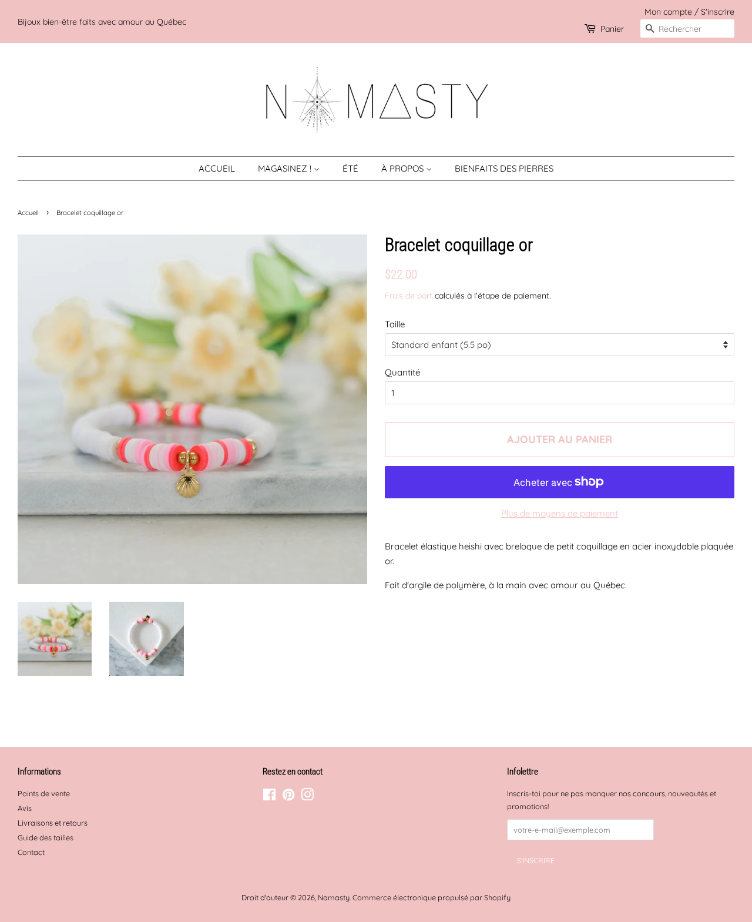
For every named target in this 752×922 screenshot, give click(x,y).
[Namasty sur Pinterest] (288, 797)
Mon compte (668, 11)
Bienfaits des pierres (504, 168)
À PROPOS (403, 168)
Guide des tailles (45, 837)
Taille (395, 324)
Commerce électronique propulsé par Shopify (431, 897)
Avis (25, 808)
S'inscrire (717, 11)
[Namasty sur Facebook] (269, 797)
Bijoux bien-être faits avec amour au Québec (102, 21)
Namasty (334, 897)
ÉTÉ (350, 168)
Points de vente (44, 793)
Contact (31, 852)
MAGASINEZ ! (286, 168)
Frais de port (408, 295)
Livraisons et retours (53, 822)
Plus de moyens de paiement (559, 513)
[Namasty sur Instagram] (307, 797)
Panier (612, 28)
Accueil (217, 168)
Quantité (402, 372)
